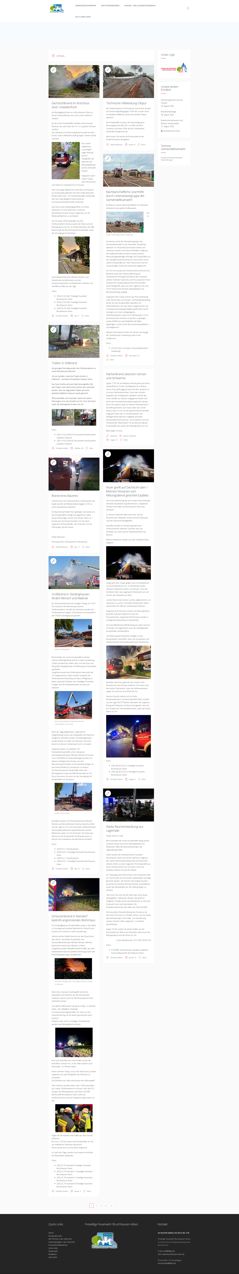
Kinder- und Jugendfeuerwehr (139, 5)
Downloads (53, 1251)
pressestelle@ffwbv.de (167, 1263)
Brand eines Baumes (65, 496)
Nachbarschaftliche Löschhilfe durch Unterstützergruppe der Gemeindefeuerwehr (125, 196)
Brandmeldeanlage (168, 111)
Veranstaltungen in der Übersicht (62, 1242)
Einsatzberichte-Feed (171, 131)
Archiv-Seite (53, 1248)
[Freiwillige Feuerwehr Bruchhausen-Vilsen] (57, 8)
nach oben (53, 1257)
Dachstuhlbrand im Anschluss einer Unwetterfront (70, 105)
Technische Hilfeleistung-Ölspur (126, 103)
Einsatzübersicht (55, 1236)
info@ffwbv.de (169, 1251)
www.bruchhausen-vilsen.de (173, 1254)
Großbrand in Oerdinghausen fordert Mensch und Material (71, 596)
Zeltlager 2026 (82, 17)
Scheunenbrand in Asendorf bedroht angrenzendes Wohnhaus (73, 918)
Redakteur (53, 1254)
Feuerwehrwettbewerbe (58, 1245)
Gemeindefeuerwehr (85, 5)
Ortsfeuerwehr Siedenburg (119, 335)
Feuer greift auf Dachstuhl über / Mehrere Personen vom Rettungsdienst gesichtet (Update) (127, 491)
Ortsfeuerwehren (110, 5)
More (87, 316)
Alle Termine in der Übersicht (60, 1239)
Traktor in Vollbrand (64, 363)
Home (51, 1233)
